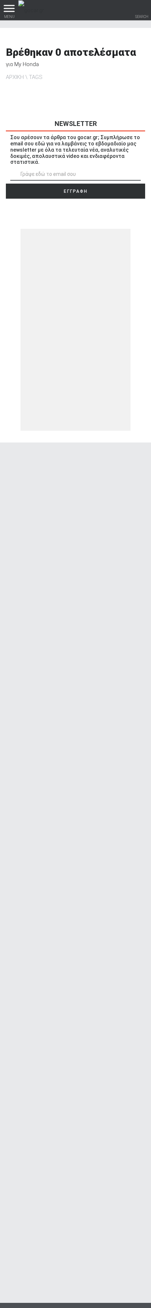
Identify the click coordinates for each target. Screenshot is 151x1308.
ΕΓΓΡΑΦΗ (76, 191)
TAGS (36, 77)
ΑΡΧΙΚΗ (15, 77)
